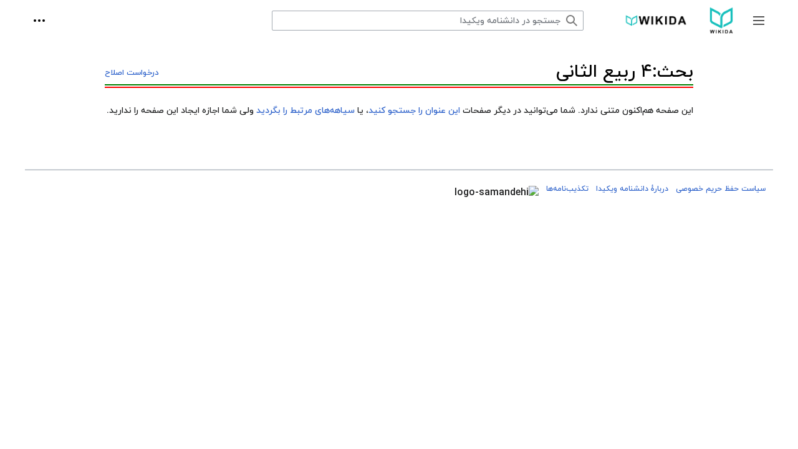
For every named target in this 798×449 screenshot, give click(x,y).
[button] (758, 20)
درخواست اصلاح (132, 73)
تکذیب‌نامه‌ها (567, 189)
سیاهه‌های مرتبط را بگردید (305, 111)
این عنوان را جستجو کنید (414, 111)
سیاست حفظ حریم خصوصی (721, 189)
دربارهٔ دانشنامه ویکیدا (632, 189)
